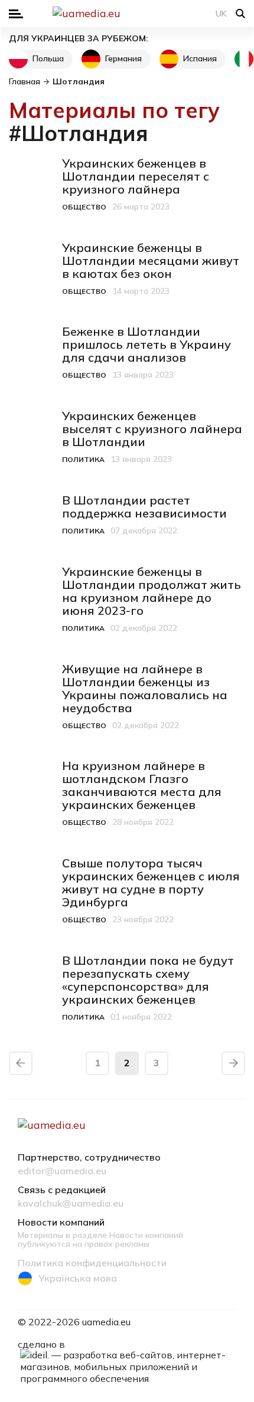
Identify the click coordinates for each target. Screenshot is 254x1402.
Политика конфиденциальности (92, 1263)
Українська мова (77, 1278)
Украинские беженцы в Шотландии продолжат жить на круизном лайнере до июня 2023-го (151, 591)
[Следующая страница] (233, 1063)
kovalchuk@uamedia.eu (70, 1203)
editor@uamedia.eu (62, 1171)
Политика (83, 459)
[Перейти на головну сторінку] (127, 13)
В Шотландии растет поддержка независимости (144, 506)
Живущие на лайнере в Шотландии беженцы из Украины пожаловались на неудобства (144, 688)
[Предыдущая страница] (20, 1063)
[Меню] (15, 14)
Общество (84, 206)
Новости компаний (61, 1222)
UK (221, 13)
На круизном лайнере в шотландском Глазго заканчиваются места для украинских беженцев (142, 785)
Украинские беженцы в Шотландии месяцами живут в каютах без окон (150, 260)
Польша (48, 58)
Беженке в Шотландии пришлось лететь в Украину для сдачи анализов (146, 344)
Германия (123, 58)
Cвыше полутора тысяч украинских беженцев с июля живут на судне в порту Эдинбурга (151, 882)
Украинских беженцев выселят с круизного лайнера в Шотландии (152, 428)
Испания (200, 58)
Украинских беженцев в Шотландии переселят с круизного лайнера (135, 176)
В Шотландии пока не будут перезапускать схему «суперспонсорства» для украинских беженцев (148, 980)
